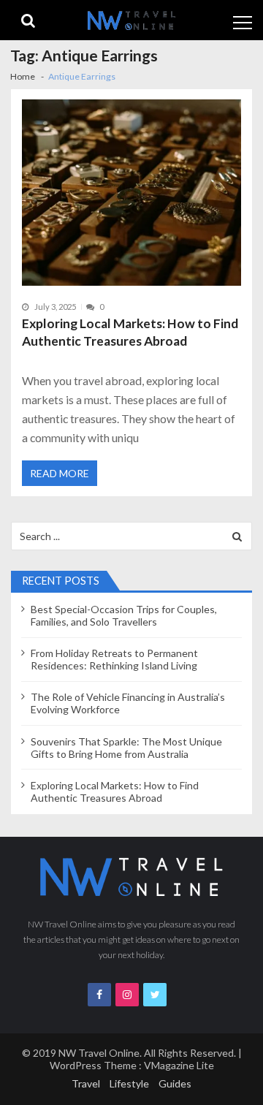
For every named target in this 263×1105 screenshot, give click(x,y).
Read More (59, 473)
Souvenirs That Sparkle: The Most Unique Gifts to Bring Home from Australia (126, 747)
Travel (86, 1083)
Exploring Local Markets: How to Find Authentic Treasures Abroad (130, 332)
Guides (175, 1083)
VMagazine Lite (179, 1065)
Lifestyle (129, 1083)
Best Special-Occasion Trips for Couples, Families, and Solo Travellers (124, 615)
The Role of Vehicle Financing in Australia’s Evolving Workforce (128, 703)
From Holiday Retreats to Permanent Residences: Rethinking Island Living (114, 659)
